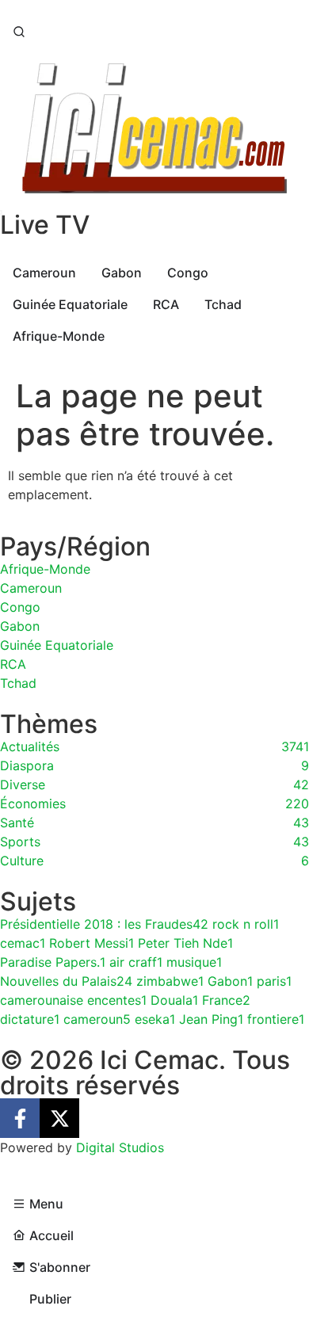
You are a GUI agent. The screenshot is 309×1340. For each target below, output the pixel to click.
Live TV (45, 224)
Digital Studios (120, 1147)
